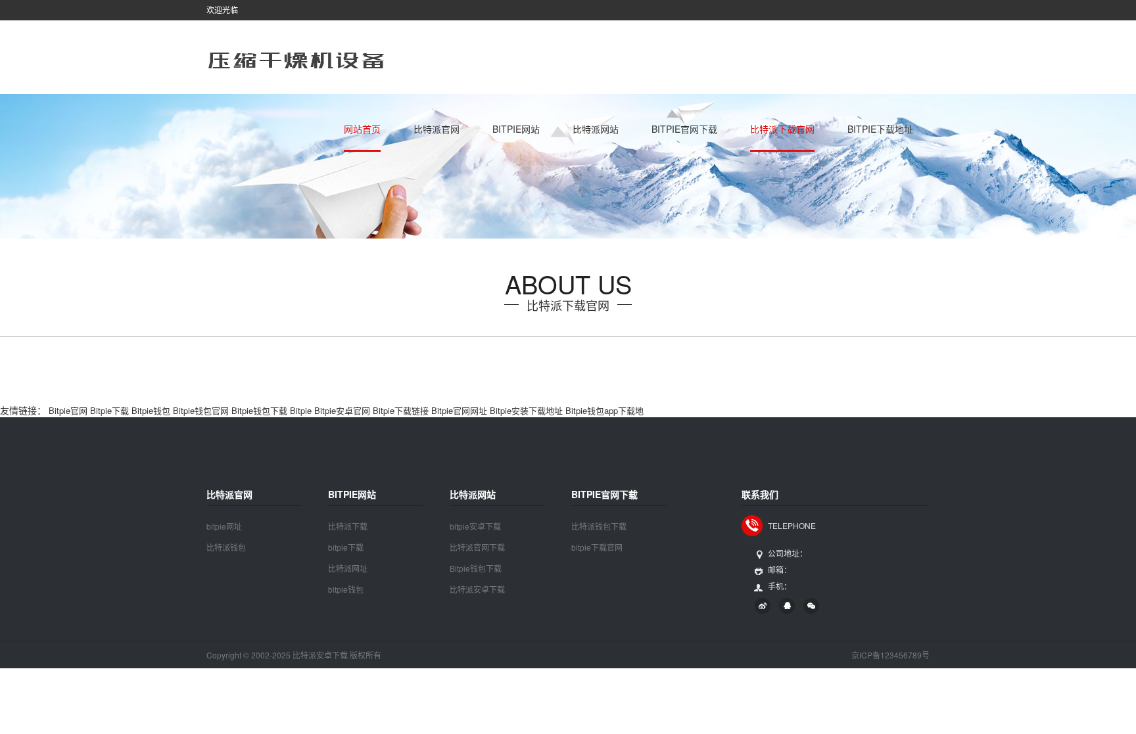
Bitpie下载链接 (401, 410)
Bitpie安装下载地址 (526, 410)
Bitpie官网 (68, 410)
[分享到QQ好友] (787, 606)
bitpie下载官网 (597, 547)
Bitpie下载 (109, 410)
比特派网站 (596, 128)
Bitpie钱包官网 (201, 410)
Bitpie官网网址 (459, 410)
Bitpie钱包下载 (259, 410)
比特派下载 (347, 526)
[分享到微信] (811, 606)
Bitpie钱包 (150, 410)
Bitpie (301, 410)
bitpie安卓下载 (475, 526)
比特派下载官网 (782, 128)
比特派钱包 (226, 547)
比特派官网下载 (477, 547)
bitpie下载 (346, 547)
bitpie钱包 (346, 589)
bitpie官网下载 (684, 128)
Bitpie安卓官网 (342, 410)
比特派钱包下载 (599, 526)
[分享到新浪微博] (762, 606)
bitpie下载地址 (880, 128)
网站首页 (362, 128)
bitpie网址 (224, 526)
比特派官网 (437, 128)
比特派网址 (347, 568)
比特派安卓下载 (477, 589)
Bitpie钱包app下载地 (604, 410)
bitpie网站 (516, 128)
